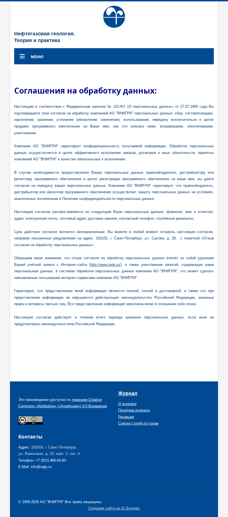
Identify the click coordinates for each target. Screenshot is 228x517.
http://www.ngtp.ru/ (105, 265)
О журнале (127, 404)
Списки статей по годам (138, 423)
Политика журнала (134, 410)
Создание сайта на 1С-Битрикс (114, 508)
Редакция (126, 417)
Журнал (127, 393)
